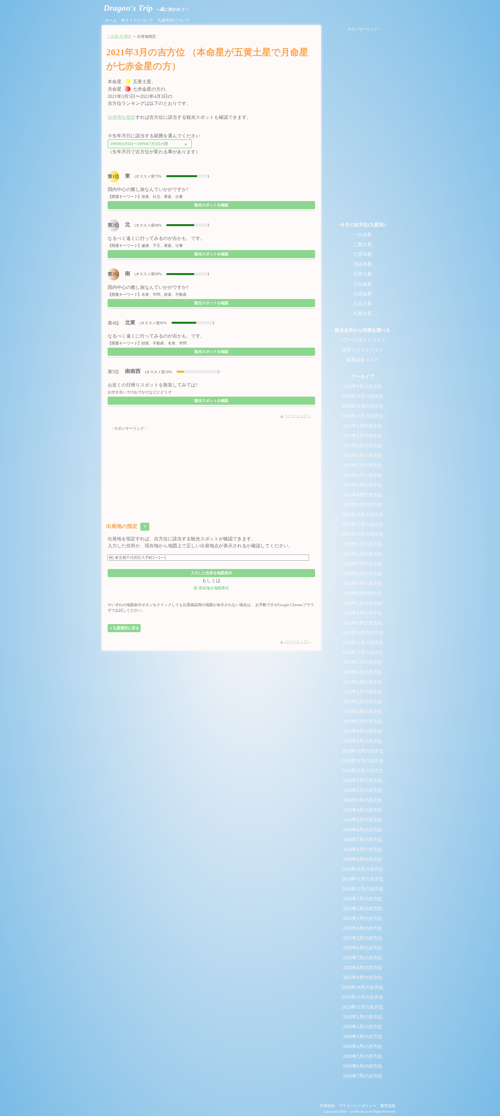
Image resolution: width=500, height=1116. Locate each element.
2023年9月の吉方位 (362, 740)
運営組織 (387, 1106)
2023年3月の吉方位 (362, 681)
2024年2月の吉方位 (362, 790)
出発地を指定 (121, 117)
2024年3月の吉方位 (362, 800)
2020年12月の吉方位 (362, 415)
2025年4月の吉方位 (362, 928)
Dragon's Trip (146, 7)
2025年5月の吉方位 (362, 938)
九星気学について (173, 20)
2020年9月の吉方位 (362, 386)
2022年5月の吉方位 (362, 583)
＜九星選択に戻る (124, 628)
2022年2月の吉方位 (362, 553)
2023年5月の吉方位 (362, 701)
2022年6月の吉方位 (362, 593)
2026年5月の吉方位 (362, 1056)
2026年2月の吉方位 (362, 1026)
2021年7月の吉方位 (362, 484)
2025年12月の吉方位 (362, 1006)
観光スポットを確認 (211, 205)
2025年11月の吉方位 (362, 997)
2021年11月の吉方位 (362, 524)
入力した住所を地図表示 (211, 573)
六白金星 (362, 283)
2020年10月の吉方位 (362, 396)
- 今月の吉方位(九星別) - (362, 224)
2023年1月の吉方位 (362, 662)
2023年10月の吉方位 (362, 750)
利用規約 (327, 1106)
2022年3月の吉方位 (362, 563)
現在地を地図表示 (211, 587)
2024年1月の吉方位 (362, 780)
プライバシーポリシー (357, 1106)
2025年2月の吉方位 (362, 908)
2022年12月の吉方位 (362, 652)
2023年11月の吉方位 (362, 760)
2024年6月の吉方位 (362, 829)
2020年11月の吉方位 (362, 406)
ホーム (111, 20)
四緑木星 (362, 264)
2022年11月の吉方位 (362, 642)
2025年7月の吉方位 (362, 957)
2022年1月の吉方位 (362, 543)
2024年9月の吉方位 (362, 859)
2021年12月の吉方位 (362, 534)
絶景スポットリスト (362, 349)
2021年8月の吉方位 (362, 494)
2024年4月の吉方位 (362, 809)
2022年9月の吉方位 (362, 622)
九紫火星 (362, 313)
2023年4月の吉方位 (362, 691)
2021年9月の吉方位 (362, 504)
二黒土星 (362, 244)
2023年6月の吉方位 (362, 711)
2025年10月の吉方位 (362, 987)
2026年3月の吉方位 (362, 1036)
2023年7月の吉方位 (362, 721)
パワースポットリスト (362, 340)
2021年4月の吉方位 (362, 455)
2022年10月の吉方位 (362, 632)
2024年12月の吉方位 (362, 888)
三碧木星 (362, 254)
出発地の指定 (127, 526)
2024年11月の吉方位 (362, 878)
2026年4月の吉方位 (362, 1046)
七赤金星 (362, 293)
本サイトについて (137, 20)
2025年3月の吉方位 (362, 918)
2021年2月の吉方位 (362, 435)
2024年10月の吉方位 (362, 869)
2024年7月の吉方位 (362, 839)
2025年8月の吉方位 (362, 967)
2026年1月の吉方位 (362, 1016)
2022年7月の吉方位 (362, 603)
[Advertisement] (211, 472)
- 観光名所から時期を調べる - (362, 330)
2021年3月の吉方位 (362, 445)
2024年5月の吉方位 (362, 819)
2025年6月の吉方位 (362, 947)
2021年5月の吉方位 (362, 465)
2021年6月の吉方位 (362, 475)
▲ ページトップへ (295, 416)
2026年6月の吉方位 (362, 1066)
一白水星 (362, 234)
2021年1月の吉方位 (362, 425)
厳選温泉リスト (362, 359)
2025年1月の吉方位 (362, 898)
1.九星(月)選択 (120, 36)
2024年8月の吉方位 (362, 849)
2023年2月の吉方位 (362, 672)
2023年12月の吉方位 (362, 770)
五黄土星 (362, 273)
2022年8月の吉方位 (362, 612)
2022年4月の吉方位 (362, 573)
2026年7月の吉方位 (362, 1075)
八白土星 (362, 303)
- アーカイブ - (362, 376)
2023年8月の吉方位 (362, 731)
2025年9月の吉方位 (362, 977)
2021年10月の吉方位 (362, 514)
